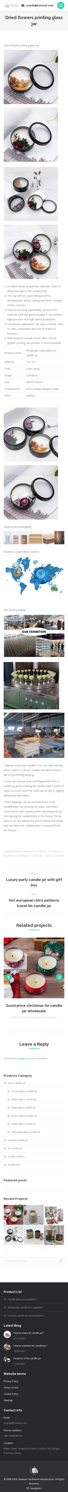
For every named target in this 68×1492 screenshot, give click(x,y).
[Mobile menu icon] (60, 5)
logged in (22, 1058)
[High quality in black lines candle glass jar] (34, 1215)
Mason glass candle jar (24, 1115)
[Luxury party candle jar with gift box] (34, 1235)
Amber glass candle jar (23, 1099)
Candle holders (16, 1156)
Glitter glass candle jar (23, 1123)
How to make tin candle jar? (29, 1333)
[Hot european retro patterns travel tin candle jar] (54, 1215)
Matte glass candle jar (23, 1107)
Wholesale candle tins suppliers (25, 1307)
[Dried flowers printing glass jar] (14, 1235)
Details (39, 968)
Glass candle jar (17, 1083)
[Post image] (7, 1334)
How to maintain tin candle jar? (30, 1345)
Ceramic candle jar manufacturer (26, 1315)
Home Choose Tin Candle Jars (31, 851)
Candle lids (14, 1164)
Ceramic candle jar (18, 1140)
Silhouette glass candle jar (25, 1132)
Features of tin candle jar (27, 1358)
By (16, 855)
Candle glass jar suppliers (22, 1299)
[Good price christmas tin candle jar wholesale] (14, 1215)
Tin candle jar (54, 851)
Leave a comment (55, 855)
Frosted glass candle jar (24, 1091)
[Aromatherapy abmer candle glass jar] (54, 1235)
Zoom (29, 968)
